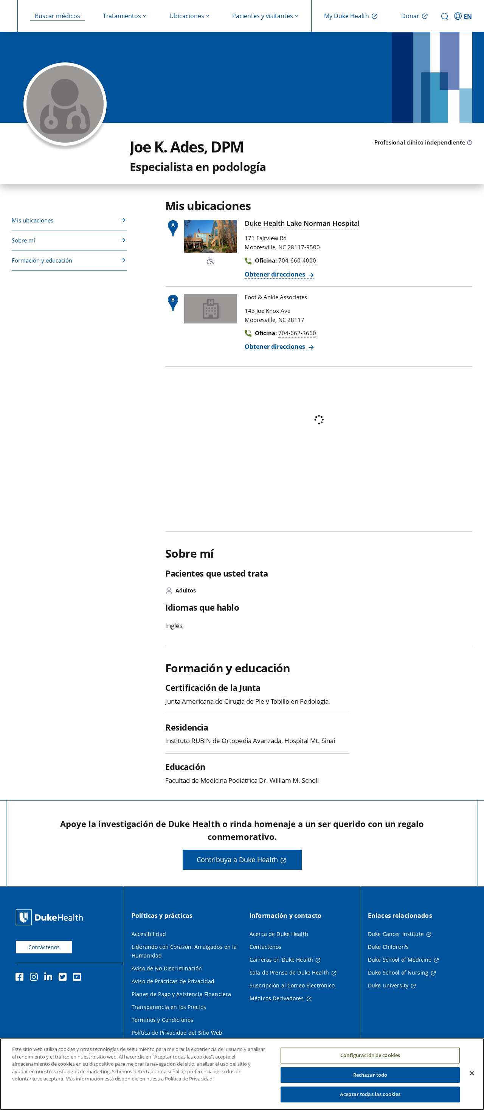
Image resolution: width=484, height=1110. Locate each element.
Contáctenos (44, 947)
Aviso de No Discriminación (167, 968)
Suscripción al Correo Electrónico (292, 985)
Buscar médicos (57, 16)
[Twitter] (64, 978)
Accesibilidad (149, 933)
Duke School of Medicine (399, 959)
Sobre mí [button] (23, 240)
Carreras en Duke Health (281, 959)
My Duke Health (346, 16)
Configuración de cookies (370, 1055)
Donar (410, 16)
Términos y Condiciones (162, 1019)
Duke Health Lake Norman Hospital (302, 223)
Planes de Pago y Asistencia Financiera (181, 994)
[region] (242, 1074)
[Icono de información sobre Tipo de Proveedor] (469, 143)
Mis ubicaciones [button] (32, 220)
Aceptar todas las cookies (370, 1094)
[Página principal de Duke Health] (51, 917)
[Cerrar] (472, 1073)
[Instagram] (35, 978)
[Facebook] (21, 978)
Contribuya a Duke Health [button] (237, 859)
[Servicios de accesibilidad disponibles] (210, 260)
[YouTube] (78, 978)
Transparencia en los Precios (169, 1007)
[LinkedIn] (50, 978)
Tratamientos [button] (122, 16)
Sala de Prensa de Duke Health (289, 972)
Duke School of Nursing (398, 972)
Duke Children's (388, 946)
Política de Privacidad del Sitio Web (177, 1032)
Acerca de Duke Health (279, 933)
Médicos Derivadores (277, 998)
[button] (464, 16)
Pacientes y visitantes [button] (262, 16)
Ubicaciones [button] (186, 16)
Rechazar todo (370, 1074)
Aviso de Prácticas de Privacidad (173, 981)
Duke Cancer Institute (396, 933)
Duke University (388, 985)
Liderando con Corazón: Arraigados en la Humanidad (184, 951)
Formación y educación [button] (42, 260)
